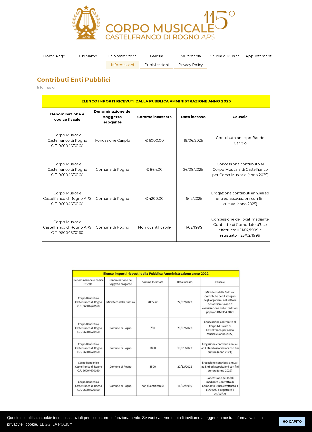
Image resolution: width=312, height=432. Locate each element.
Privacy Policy (190, 65)
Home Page (54, 56)
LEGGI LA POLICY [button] (56, 424)
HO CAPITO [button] (292, 421)
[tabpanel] (156, 168)
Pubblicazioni (157, 65)
